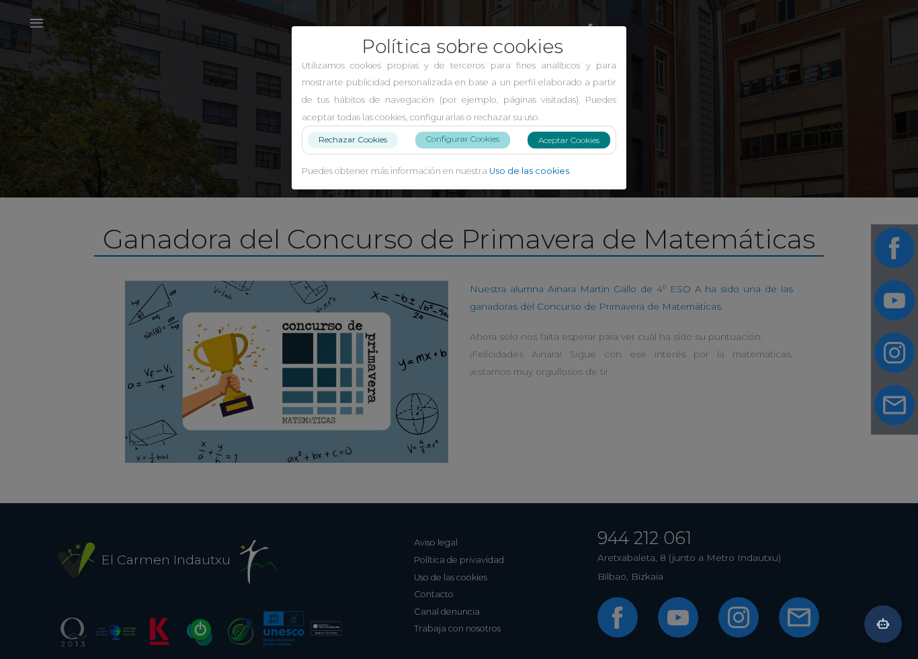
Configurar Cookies (462, 139)
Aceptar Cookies (568, 140)
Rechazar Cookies (353, 139)
